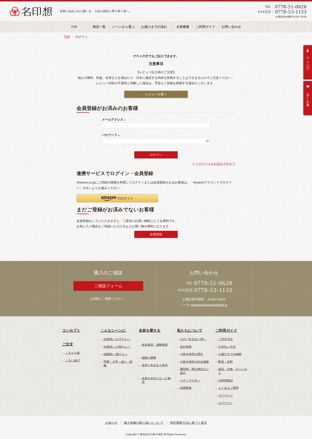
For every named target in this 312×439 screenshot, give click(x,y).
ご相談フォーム (108, 286)
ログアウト (225, 403)
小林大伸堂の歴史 (191, 354)
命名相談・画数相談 (155, 344)
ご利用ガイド (205, 26)
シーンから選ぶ (123, 26)
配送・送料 (225, 361)
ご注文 (67, 344)
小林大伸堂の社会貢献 (194, 361)
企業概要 (182, 26)
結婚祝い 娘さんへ (115, 354)
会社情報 (186, 346)
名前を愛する (150, 330)
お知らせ (111, 422)
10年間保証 (225, 380)
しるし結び (72, 360)
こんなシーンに (113, 330)
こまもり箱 (72, 352)
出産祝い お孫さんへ (116, 346)
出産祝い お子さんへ (116, 339)
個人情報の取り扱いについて (144, 422)
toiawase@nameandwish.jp (209, 305)
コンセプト (71, 330)
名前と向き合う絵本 (155, 365)
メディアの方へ (190, 380)
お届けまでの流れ (154, 26)
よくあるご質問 (228, 387)
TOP (74, 26)
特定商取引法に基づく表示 (188, 422)
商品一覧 (99, 26)
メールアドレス (114, 119)
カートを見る (307, 98)
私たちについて (189, 330)
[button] (117, 198)
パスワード (111, 135)
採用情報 (186, 387)
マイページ (307, 62)
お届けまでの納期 (229, 354)
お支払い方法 (227, 346)
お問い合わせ (231, 26)
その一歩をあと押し (193, 339)
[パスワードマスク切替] (207, 141)
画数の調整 (149, 357)
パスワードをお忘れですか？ (215, 164)
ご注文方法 (225, 339)
